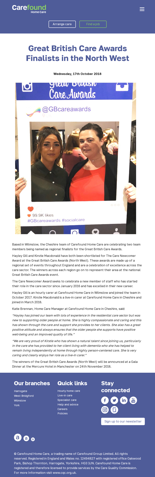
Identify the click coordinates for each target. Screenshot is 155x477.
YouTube (133, 400)
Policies (62, 413)
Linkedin (124, 400)
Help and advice (67, 404)
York (17, 405)
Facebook (105, 400)
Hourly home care (68, 390)
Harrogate (20, 391)
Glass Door (114, 410)
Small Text (33, 439)
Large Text (18, 437)
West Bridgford (24, 395)
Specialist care (67, 399)
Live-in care (64, 395)
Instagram (105, 410)
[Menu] (142, 9)
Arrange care (62, 24)
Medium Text (26, 438)
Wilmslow (20, 400)
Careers (62, 409)
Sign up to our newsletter (123, 421)
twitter (114, 400)
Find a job (93, 24)
